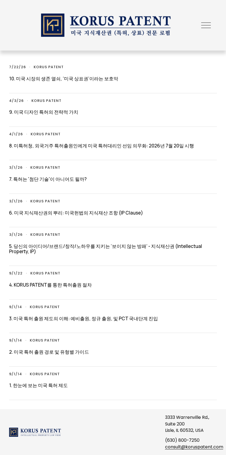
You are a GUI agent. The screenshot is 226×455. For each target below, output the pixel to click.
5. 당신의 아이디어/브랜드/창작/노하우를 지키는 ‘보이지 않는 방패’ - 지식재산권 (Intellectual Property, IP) (105, 249)
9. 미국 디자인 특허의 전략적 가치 (43, 112)
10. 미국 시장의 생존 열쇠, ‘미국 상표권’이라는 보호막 (63, 78)
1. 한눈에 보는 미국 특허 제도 (38, 385)
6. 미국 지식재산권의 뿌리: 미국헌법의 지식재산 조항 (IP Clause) (76, 213)
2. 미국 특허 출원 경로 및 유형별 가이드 (49, 352)
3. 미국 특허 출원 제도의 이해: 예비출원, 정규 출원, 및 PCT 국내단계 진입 (83, 318)
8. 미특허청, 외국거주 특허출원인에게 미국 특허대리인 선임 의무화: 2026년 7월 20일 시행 (101, 145)
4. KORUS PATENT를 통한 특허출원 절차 (50, 285)
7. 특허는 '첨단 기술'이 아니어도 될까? (48, 179)
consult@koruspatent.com (194, 447)
